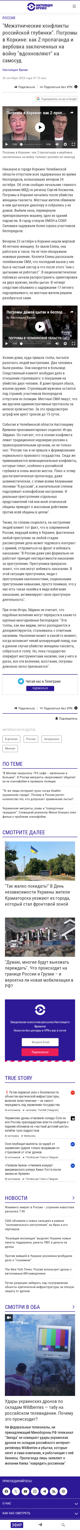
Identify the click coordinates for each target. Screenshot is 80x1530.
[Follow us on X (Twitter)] (16, 1491)
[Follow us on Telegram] (44, 1491)
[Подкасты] (63, 1491)
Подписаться (40, 688)
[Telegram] (40, 1525)
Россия (8, 18)
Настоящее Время (15, 70)
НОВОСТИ (16, 1198)
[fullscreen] (73, 144)
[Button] (24, 87)
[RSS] (54, 1491)
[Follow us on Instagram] (35, 1491)
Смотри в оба (22, 1307)
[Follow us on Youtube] (25, 1491)
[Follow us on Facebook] (6, 1491)
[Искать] (63, 1525)
